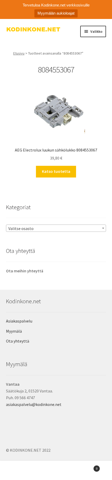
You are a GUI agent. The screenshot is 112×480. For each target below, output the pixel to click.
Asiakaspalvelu (19, 321)
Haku (55, 471)
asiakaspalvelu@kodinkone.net (33, 404)
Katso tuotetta (56, 171)
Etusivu (18, 53)
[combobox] (56, 228)
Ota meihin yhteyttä (24, 270)
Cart (86, 466)
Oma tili (18, 471)
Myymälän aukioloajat (56, 13)
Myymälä (14, 331)
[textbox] (56, 228)
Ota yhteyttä (17, 341)
